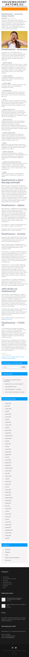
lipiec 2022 (7, 473)
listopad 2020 (8, 527)
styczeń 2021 (8, 522)
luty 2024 (7, 446)
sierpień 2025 (8, 422)
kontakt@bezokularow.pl (10, 636)
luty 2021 (7, 519)
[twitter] (16, 648)
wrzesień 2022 (8, 470)
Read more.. (9, 600)
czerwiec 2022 (8, 476)
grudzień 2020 (8, 524)
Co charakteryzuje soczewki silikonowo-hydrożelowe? (12, 380)
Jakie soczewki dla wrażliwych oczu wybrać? (15, 392)
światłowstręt (8, 355)
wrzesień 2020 (8, 532)
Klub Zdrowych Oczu (7, 582)
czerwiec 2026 (8, 408)
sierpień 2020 (8, 535)
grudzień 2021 (8, 492)
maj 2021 (7, 511)
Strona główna (6, 577)
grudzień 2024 (8, 430)
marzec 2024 (8, 443)
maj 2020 (7, 538)
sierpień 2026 (8, 403)
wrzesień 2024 (8, 438)
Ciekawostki (4, 353)
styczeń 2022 (8, 489)
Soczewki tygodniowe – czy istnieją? (13, 389)
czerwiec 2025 (8, 424)
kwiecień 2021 (8, 513)
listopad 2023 (8, 454)
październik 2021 (8, 497)
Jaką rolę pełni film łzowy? (11, 386)
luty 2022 (7, 487)
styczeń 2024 (8, 449)
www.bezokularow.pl (10, 637)
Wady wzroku (8, 560)
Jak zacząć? (5, 580)
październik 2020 (8, 530)
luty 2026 (7, 419)
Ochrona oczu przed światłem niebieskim (11, 356)
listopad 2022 (8, 465)
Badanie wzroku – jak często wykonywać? (14, 384)
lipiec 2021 (7, 505)
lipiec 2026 (7, 406)
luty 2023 (7, 457)
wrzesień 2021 (8, 500)
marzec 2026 (8, 416)
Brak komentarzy (12, 18)
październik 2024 (8, 435)
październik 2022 (8, 468)
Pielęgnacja (7, 552)
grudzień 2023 (8, 451)
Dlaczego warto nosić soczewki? (9, 578)
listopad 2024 (8, 433)
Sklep (4, 587)
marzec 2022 (8, 484)
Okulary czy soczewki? (7, 584)
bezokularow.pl (9, 319)
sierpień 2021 (8, 503)
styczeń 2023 (8, 460)
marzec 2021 (8, 516)
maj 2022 (7, 478)
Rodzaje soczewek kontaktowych (12, 557)
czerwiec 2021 (8, 508)
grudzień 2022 (8, 462)
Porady (6, 554)
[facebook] (12, 648)
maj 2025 (7, 427)
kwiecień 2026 (8, 414)
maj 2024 (7, 441)
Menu (3, 9)
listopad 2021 (8, 495)
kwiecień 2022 (8, 481)
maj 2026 (7, 411)
